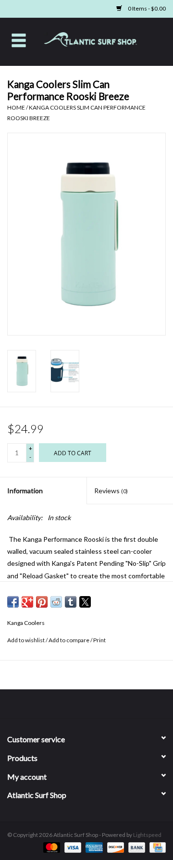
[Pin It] (42, 602)
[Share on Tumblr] (70, 602)
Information (25, 490)
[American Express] (92, 846)
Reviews (111, 490)
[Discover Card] (114, 846)
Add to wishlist (26, 640)
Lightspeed (147, 834)
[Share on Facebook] (13, 602)
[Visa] (71, 846)
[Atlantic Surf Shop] (105, 41)
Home (16, 107)
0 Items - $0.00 (146, 8)
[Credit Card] (156, 846)
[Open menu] (18, 40)
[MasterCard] (50, 846)
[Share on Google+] (27, 602)
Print (99, 640)
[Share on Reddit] (56, 602)
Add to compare (69, 640)
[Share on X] (85, 602)
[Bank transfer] (135, 846)
